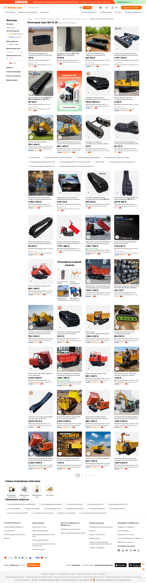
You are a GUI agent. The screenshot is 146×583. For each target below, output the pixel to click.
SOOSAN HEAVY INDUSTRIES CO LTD (39, 64)
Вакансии (7, 538)
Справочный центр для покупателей (101, 527)
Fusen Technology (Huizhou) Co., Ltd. (68, 208)
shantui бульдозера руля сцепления (51, 504)
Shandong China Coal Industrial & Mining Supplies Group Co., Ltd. (69, 150)
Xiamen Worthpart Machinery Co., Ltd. (126, 294)
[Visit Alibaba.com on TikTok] (138, 550)
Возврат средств (94, 538)
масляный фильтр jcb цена (53, 508)
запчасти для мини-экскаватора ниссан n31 (93, 513)
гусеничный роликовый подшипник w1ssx (42, 166)
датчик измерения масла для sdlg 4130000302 (21, 504)
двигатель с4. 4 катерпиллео (67, 513)
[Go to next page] (93, 475)
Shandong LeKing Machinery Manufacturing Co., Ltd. (98, 294)
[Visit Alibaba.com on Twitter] (127, 550)
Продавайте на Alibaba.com (126, 527)
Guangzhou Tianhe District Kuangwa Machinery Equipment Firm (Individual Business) (98, 150)
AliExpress (45, 574)
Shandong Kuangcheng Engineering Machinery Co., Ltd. (69, 250)
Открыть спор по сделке (97, 534)
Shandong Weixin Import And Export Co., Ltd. (40, 148)
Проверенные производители (70, 529)
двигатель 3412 (100, 162)
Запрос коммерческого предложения (73, 533)
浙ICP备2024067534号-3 (123, 580)
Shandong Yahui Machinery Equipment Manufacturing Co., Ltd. (98, 64)
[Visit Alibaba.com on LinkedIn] (123, 550)
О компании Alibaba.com (12, 523)
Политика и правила (38, 549)
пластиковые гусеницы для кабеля (43, 513)
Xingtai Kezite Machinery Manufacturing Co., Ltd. (126, 64)
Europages (102, 574)
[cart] (106, 8)
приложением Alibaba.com (104, 565)
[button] (80, 7)
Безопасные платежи (39, 527)
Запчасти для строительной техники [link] (101, 19)
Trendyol (94, 574)
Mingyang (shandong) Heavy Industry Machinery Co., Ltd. (40, 292)
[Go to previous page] (74, 475)
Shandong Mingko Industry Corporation (98, 252)
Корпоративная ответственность (14, 534)
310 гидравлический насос (97, 508)
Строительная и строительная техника (47, 19)
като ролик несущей (14, 508)
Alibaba (29, 19)
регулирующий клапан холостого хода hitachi (59, 157)
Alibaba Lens (14, 565)
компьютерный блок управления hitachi (89, 157)
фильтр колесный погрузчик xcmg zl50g (117, 157)
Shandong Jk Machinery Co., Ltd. (124, 109)
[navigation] (15, 247)
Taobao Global (81, 574)
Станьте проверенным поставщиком (129, 538)
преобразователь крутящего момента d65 (43, 162)
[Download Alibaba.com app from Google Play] (135, 565)
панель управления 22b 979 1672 (118, 504)
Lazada (73, 574)
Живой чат (92, 531)
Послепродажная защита (40, 540)
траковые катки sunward (33, 508)
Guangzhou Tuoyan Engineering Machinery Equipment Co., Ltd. (126, 150)
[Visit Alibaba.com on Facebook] (119, 550)
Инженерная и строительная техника (75, 19)
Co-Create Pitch (9, 531)
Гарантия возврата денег (40, 531)
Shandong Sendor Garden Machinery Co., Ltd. (69, 62)
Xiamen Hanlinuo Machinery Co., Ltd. (39, 109)
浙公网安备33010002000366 (105, 580)
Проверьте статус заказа (126, 534)
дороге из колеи (35, 157)
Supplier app (76, 565)
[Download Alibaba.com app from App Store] (121, 565)
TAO (88, 574)
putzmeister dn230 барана (75, 504)
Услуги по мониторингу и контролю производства (43, 544)
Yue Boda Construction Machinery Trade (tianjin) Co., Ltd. (126, 206)
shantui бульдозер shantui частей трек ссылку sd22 (75, 162)
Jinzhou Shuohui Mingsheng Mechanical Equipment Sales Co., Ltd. (98, 106)
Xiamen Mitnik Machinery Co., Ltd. (96, 206)
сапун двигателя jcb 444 (118, 508)
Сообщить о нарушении (96, 547)
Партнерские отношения (126, 542)
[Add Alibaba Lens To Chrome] (33, 565)
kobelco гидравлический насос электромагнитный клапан (77, 166)
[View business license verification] (91, 580)
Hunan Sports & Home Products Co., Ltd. (126, 253)
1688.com (53, 574)
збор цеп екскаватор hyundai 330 (18, 513)
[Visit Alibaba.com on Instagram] (131, 550)
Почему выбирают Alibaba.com (14, 527)
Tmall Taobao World (63, 574)
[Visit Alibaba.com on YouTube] (134, 550)
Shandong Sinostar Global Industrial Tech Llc (40, 253)
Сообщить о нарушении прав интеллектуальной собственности (100, 543)
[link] (143, 564)
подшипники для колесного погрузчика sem (122, 162)
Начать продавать (123, 531)
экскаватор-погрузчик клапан (75, 508)
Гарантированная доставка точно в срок (43, 535)
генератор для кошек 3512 (95, 504)
